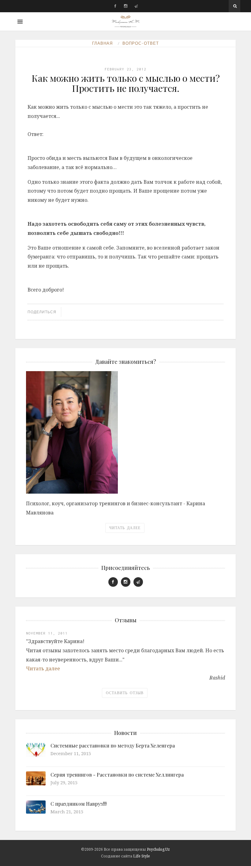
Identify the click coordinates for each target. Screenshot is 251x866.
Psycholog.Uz (158, 849)
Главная (102, 43)
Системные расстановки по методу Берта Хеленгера (113, 745)
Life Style (141, 856)
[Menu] (20, 21)
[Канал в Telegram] (136, 6)
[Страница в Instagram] (125, 6)
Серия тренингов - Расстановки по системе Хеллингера (117, 774)
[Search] (235, 6)
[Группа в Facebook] (115, 6)
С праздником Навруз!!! (79, 803)
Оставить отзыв (125, 693)
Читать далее (124, 528)
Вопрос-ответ (140, 43)
